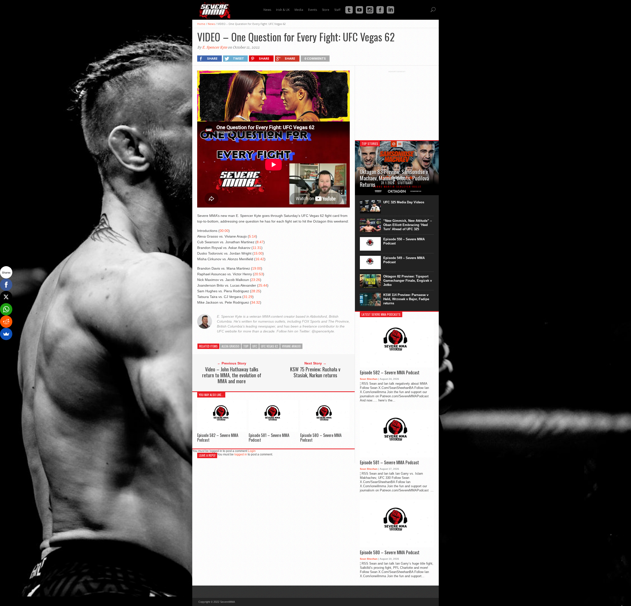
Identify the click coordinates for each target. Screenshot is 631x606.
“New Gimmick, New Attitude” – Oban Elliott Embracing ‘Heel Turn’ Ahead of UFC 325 (407, 225)
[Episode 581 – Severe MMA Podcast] (273, 430)
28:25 (255, 291)
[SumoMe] (6, 334)
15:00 (258, 253)
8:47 (260, 242)
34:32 (255, 302)
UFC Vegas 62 (269, 346)
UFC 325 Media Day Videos (403, 202)
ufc (254, 346)
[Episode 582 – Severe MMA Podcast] (221, 430)
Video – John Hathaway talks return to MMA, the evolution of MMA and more (231, 375)
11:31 (257, 248)
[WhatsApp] (6, 309)
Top (245, 346)
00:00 (224, 231)
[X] (6, 297)
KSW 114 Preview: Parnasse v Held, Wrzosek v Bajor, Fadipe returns (406, 299)
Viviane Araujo (291, 346)
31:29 (248, 297)
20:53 (258, 274)
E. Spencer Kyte (214, 47)
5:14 (252, 236)
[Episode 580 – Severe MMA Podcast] (325, 430)
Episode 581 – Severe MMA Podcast (269, 437)
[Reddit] (6, 321)
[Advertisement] (397, 103)
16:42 (259, 259)
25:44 (262, 285)
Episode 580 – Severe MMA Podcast (321, 437)
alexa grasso (230, 346)
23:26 (255, 280)
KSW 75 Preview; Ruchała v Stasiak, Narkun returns (315, 372)
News (211, 24)
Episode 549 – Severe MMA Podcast (404, 260)
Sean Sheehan (368, 379)
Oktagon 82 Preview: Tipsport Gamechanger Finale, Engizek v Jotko (407, 281)
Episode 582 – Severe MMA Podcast (217, 437)
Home (201, 24)
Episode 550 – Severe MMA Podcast (404, 241)
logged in (240, 454)
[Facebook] (6, 284)
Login (252, 451)
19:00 (256, 268)
